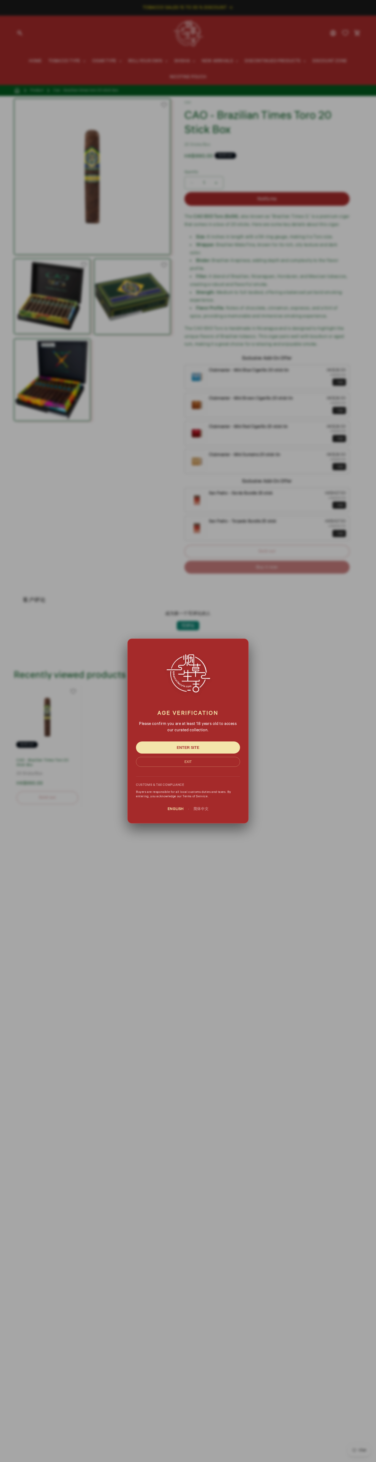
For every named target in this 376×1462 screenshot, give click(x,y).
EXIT (188, 762)
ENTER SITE (188, 747)
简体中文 (201, 808)
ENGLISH (176, 808)
